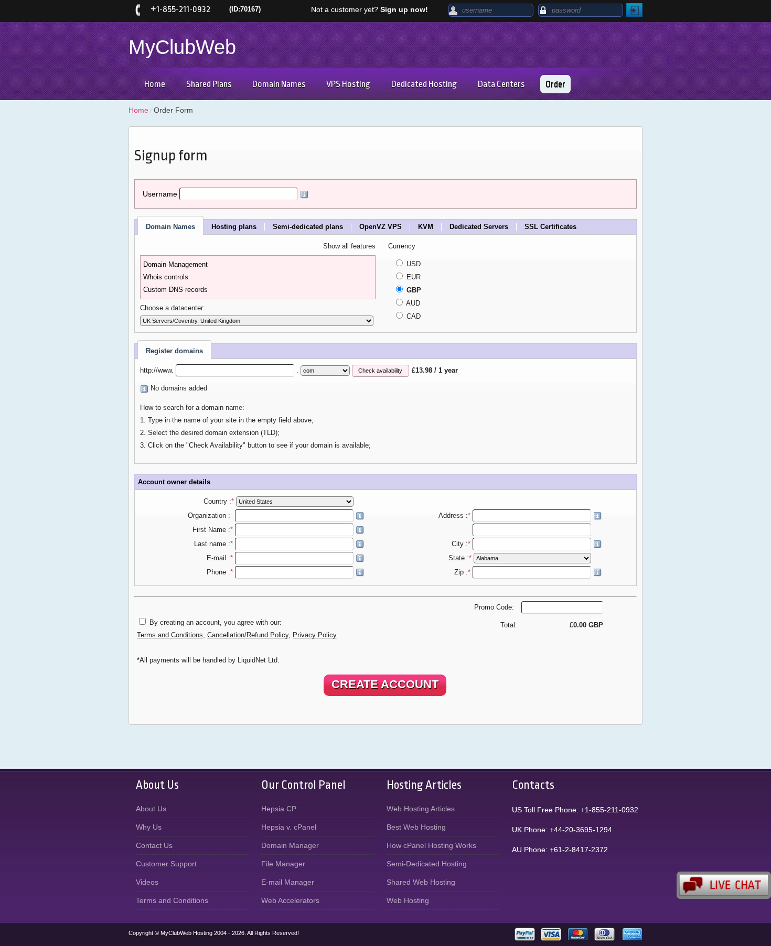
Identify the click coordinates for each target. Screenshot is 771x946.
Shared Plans (208, 84)
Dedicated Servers (478, 227)
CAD (412, 316)
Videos (147, 882)
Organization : (210, 515)
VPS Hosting (348, 84)
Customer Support (166, 864)
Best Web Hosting (416, 827)
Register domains (174, 351)
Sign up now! (404, 9)
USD (412, 264)
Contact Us (154, 845)
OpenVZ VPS (380, 227)
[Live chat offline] (724, 885)
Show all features (349, 246)
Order (555, 84)
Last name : (213, 544)
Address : (454, 515)
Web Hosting (408, 900)
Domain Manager (290, 845)
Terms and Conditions (170, 635)
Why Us (149, 827)
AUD (412, 303)
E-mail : (220, 558)
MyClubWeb (182, 47)
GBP (412, 290)
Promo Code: (495, 607)
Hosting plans (233, 227)
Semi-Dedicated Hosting (427, 864)
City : (461, 544)
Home (154, 84)
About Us (151, 808)
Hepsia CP (278, 808)
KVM (425, 227)
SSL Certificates (550, 227)
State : (460, 558)
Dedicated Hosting (424, 84)
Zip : (462, 572)
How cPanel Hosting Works (431, 845)
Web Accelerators (290, 900)
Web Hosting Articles (421, 808)
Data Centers (501, 84)
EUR (412, 277)
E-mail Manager (287, 882)
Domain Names (278, 84)
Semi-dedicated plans (308, 227)
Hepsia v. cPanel (288, 827)
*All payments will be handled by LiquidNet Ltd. (208, 660)
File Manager (283, 864)
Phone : (220, 572)
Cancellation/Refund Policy (247, 635)
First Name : (212, 530)
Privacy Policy (315, 635)
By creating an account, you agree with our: (215, 622)
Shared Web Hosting (421, 882)
